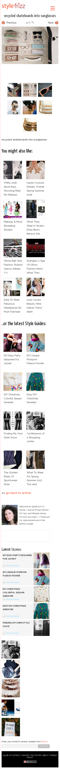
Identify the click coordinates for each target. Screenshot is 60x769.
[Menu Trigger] (52, 8)
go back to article (18, 493)
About (46, 755)
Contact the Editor (31, 755)
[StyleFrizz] (14, 10)
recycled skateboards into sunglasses (30, 16)
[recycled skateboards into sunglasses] (30, 45)
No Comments (13, 565)
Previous (11, 22)
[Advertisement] (31, 73)
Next (51, 22)
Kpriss (44, 741)
